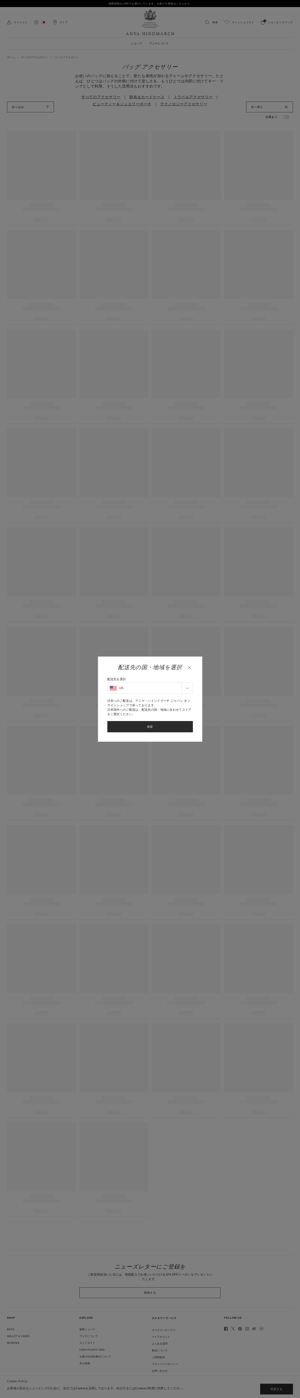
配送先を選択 (116, 679)
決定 (150, 726)
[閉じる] (189, 667)
